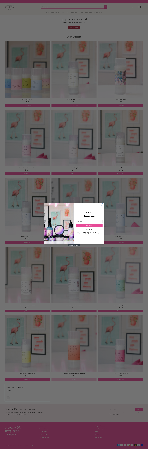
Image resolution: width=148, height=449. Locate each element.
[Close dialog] (102, 205)
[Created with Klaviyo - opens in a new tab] (74, 245)
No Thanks (89, 229)
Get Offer (89, 226)
